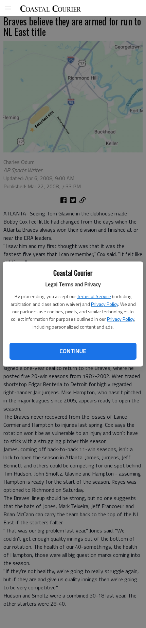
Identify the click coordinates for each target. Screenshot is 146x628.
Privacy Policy (104, 304)
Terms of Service (94, 296)
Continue (73, 351)
